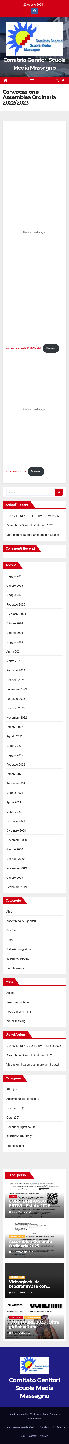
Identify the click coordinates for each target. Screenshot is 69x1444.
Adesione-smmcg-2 (16, 471)
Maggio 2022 (14, 755)
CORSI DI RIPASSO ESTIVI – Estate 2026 (33, 516)
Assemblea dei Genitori (25, 1427)
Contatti (33, 1436)
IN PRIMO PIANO (17, 958)
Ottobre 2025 (14, 585)
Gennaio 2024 (15, 679)
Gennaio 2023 (15, 708)
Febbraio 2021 (15, 821)
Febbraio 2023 (15, 698)
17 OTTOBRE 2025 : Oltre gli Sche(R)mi (34, 1324)
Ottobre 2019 (14, 877)
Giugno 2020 (14, 849)
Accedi (10, 992)
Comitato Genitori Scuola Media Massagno (34, 1388)
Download (51, 348)
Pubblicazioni (15, 968)
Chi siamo (45, 1427)
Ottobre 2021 (14, 774)
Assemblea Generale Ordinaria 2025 (30, 525)
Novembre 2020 (16, 840)
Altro (9, 911)
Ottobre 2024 (14, 623)
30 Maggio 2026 (22, 1212)
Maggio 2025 (14, 595)
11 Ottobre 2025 (22, 1252)
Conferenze (13, 930)
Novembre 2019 (16, 868)
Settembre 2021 (16, 783)
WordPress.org (16, 1021)
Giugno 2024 (14, 632)
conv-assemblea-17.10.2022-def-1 (23, 348)
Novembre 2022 (16, 717)
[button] (57, 80)
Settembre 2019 (16, 887)
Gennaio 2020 (15, 858)
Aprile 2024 (13, 651)
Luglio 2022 (14, 745)
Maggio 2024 (14, 642)
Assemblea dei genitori (21, 921)
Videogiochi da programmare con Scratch (33, 534)
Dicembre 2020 (16, 830)
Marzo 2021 (14, 811)
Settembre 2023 (16, 689)
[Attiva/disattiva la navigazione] (32, 80)
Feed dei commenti (18, 1011)
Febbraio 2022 (15, 764)
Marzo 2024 (14, 661)
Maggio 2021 (14, 792)
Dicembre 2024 (16, 613)
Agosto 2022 (14, 736)
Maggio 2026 (14, 576)
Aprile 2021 (13, 802)
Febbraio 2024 (15, 670)
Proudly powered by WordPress (25, 1414)
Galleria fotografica (18, 949)
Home (7, 1427)
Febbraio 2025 (15, 604)
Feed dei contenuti (18, 1002)
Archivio (44, 1436)
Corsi (9, 939)
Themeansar (34, 1418)
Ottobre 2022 (14, 726)
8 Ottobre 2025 (22, 1292)
